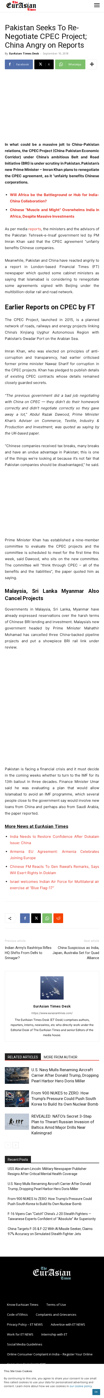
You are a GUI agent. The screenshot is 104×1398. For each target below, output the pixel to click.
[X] (36, 918)
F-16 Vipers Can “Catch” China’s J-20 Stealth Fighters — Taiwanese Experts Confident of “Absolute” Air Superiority (52, 1216)
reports (34, 229)
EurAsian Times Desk (24, 53)
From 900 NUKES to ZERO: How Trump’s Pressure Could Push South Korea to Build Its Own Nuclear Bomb (64, 1099)
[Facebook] (25, 918)
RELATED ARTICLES (23, 1057)
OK (96, 1391)
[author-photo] (52, 999)
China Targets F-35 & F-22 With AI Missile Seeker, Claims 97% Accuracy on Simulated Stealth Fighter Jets (50, 1231)
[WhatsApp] (47, 918)
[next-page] (16, 1145)
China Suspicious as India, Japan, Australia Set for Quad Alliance (75, 953)
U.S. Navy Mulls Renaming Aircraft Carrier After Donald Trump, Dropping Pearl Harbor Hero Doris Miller (65, 1075)
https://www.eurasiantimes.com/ (52, 1013)
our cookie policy (81, 1386)
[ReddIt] (58, 918)
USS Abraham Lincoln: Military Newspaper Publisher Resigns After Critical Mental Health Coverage (47, 1171)
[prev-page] (8, 1145)
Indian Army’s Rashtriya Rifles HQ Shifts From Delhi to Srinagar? (28, 953)
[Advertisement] (52, 106)
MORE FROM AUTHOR (60, 1057)
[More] (92, 64)
